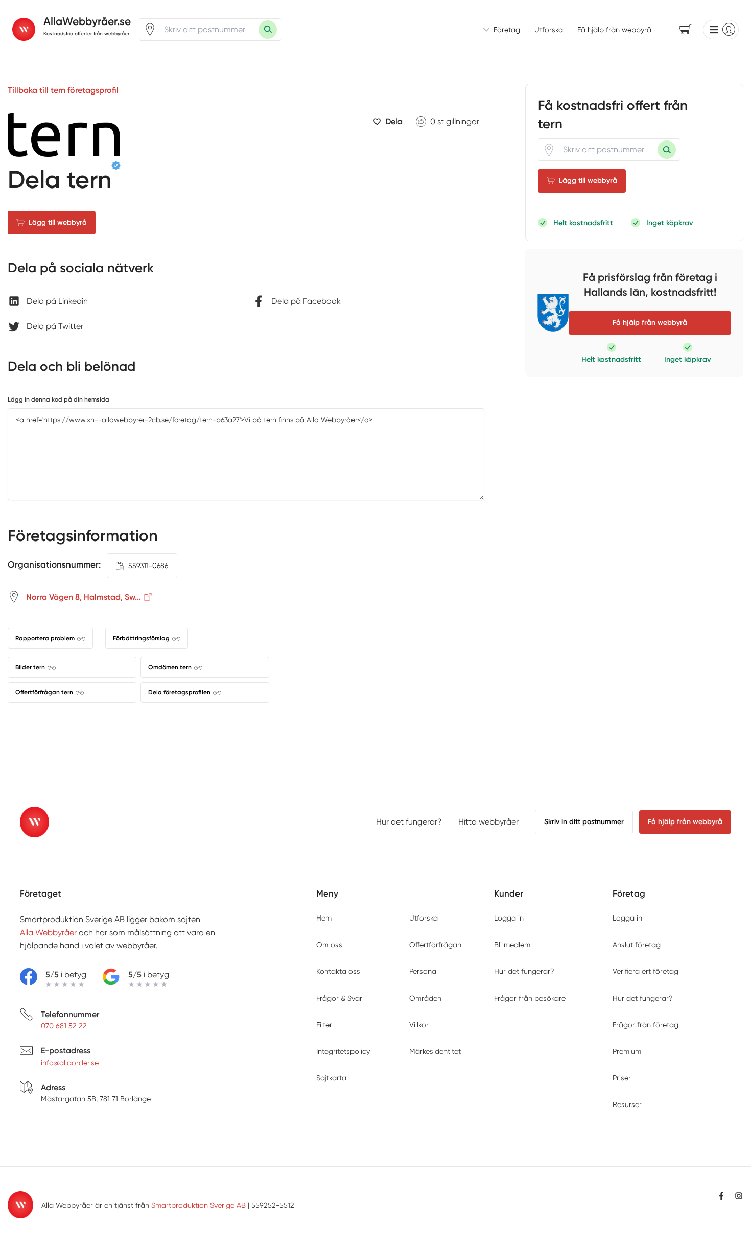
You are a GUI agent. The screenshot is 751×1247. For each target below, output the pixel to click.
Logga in (509, 918)
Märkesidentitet (435, 1051)
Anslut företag (637, 944)
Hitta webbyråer (488, 822)
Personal (423, 971)
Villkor (419, 1025)
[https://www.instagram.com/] (738, 1196)
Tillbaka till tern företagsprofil (63, 90)
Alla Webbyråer (48, 932)
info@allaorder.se (70, 1062)
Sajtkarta (331, 1078)
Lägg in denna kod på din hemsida (58, 399)
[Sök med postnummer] (268, 29)
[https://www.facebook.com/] (721, 1196)
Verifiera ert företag (645, 971)
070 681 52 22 (64, 1026)
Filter (324, 1025)
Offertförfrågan (435, 944)
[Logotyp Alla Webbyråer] (34, 822)
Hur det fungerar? (409, 822)
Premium (627, 1051)
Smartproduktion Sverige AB (198, 1205)
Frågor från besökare (530, 998)
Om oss (329, 944)
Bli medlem (512, 944)
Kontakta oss (338, 971)
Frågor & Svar (339, 998)
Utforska (548, 30)
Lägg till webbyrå (58, 222)
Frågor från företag (645, 1025)
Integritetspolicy (343, 1051)
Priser (622, 1078)
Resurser (627, 1104)
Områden (425, 998)
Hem (324, 918)
